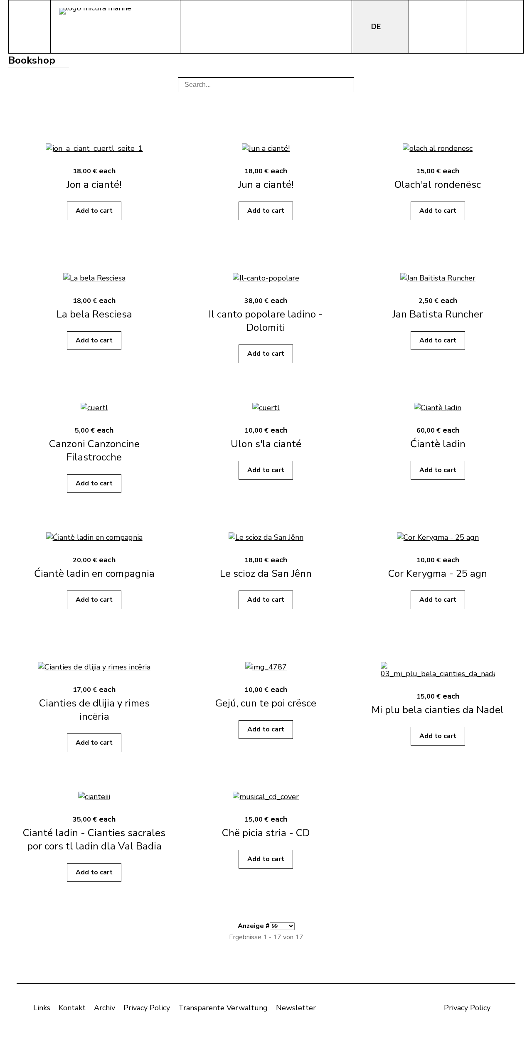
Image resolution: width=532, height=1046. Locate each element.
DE (377, 27)
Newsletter (296, 1008)
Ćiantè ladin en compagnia (94, 573)
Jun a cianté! (266, 184)
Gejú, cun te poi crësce (265, 703)
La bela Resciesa (94, 314)
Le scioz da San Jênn (266, 573)
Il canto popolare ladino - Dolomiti (266, 321)
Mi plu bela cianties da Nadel (438, 709)
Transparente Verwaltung (223, 1008)
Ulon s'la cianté (266, 443)
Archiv (104, 1008)
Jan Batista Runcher (437, 314)
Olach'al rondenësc (437, 184)
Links (41, 1008)
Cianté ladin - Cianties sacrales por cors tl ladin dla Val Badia (94, 839)
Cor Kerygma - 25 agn (437, 573)
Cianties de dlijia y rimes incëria (94, 710)
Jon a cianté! (94, 184)
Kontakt (72, 1008)
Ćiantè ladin (438, 443)
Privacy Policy (146, 1008)
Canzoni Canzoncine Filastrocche (94, 450)
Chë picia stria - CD (266, 832)
